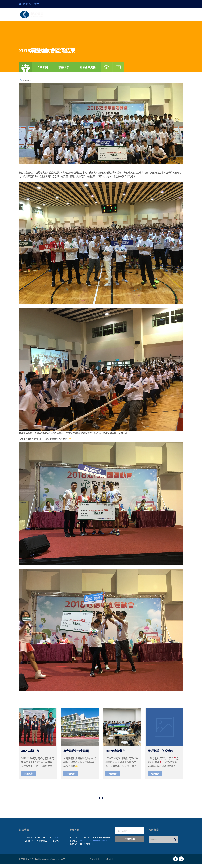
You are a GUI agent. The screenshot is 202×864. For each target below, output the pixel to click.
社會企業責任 (88, 67)
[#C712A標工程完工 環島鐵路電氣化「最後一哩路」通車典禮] (37, 727)
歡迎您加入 (176, 14)
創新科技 (109, 14)
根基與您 (63, 67)
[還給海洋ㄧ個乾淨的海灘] (164, 727)
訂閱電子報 (130, 839)
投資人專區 (135, 14)
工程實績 (122, 14)
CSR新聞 (43, 67)
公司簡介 (97, 14)
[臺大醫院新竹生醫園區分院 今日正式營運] (80, 727)
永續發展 (56, 837)
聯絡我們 (163, 14)
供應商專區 (149, 14)
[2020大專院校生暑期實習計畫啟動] (122, 727)
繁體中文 (27, 4)
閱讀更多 (28, 773)
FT (64, 859)
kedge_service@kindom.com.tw (93, 841)
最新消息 (84, 14)
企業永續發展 (70, 14)
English (36, 4)
